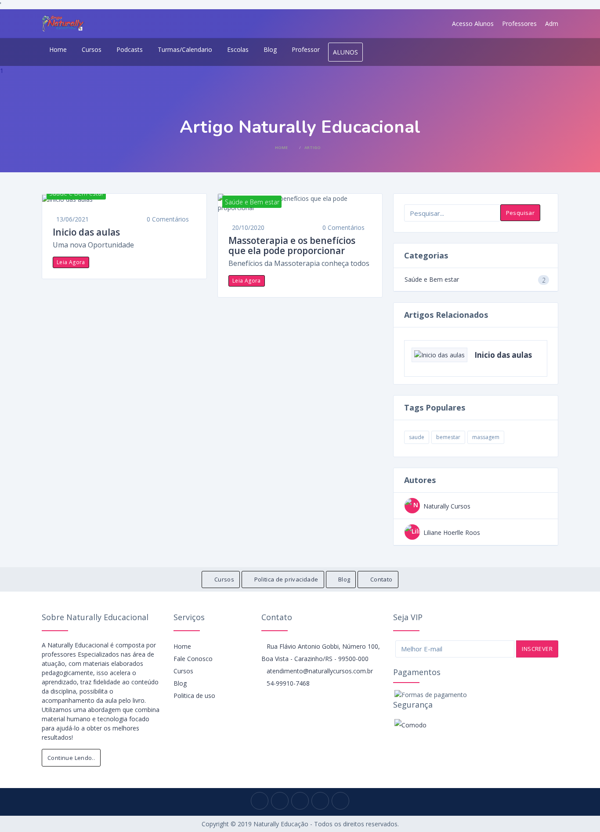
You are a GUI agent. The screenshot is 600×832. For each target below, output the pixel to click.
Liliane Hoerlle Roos (451, 532)
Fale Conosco (193, 658)
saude (416, 437)
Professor (306, 49)
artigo (312, 147)
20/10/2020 (248, 227)
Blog (270, 49)
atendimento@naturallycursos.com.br (320, 671)
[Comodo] (410, 724)
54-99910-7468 (288, 683)
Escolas (238, 49)
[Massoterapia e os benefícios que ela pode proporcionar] (300, 203)
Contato (381, 579)
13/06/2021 (72, 219)
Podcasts (129, 49)
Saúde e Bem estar (432, 279)
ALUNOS (345, 52)
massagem (485, 437)
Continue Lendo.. (71, 758)
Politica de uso (194, 695)
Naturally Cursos (446, 506)
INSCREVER (537, 649)
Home (58, 49)
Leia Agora (71, 262)
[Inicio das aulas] (124, 199)
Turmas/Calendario (185, 49)
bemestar (448, 437)
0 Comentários (168, 219)
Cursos (91, 49)
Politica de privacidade (286, 579)
